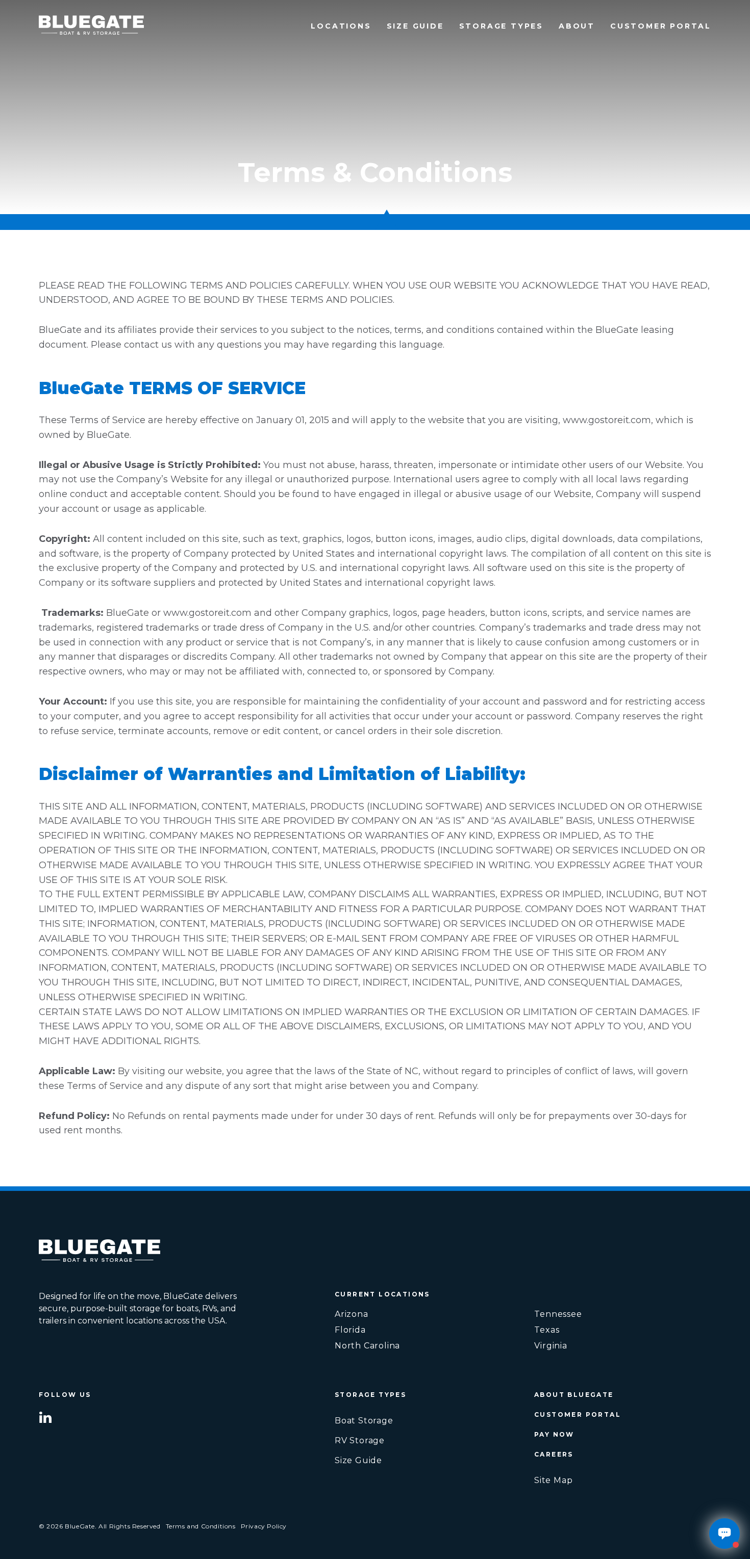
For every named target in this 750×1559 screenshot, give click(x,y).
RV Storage (360, 1440)
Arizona (351, 1314)
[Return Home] (91, 26)
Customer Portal (660, 26)
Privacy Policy (264, 1526)
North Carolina (367, 1346)
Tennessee (558, 1314)
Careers (553, 1454)
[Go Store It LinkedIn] (45, 1416)
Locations (341, 26)
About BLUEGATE (574, 1394)
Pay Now (554, 1434)
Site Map (553, 1480)
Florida (350, 1330)
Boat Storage (364, 1420)
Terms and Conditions (201, 1526)
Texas (546, 1330)
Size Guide (415, 26)
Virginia (550, 1346)
